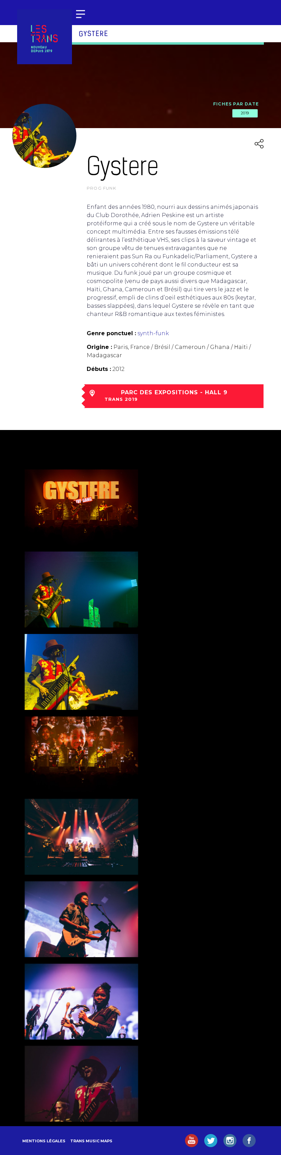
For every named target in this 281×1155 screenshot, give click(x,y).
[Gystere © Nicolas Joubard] (81, 507)
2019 (245, 113)
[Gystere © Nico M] (81, 837)
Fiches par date (236, 103)
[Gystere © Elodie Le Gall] (81, 1084)
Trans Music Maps (91, 1141)
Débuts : (99, 369)
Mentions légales (43, 1141)
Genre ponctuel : (111, 333)
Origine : (99, 347)
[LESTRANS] (44, 36)
